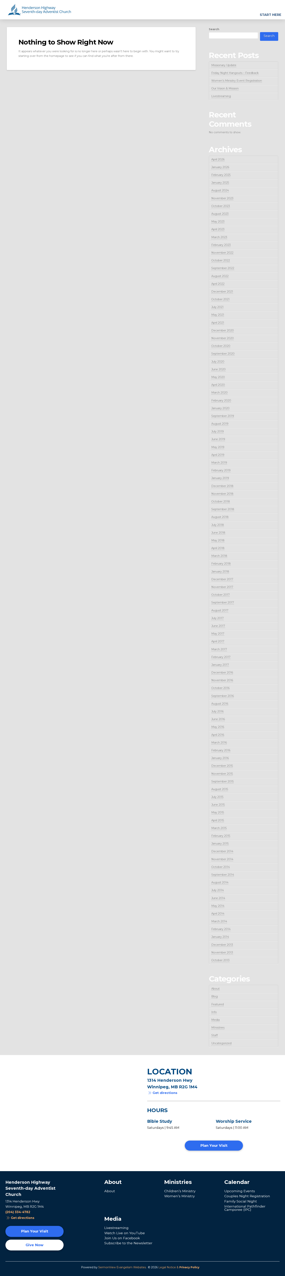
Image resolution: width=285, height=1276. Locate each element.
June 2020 (218, 369)
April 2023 (218, 229)
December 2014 (222, 851)
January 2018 (220, 571)
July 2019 (217, 431)
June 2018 (218, 532)
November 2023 (222, 198)
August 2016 (219, 703)
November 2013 (222, 952)
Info (214, 1012)
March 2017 (219, 649)
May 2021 (217, 315)
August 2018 (220, 517)
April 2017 (217, 641)
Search (214, 29)
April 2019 (217, 455)
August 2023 (220, 214)
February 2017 (221, 657)
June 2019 (218, 439)
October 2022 (220, 260)
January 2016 (220, 758)
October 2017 (220, 594)
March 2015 (219, 828)
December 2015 (222, 766)
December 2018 (222, 486)
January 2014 (220, 937)
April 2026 (218, 159)
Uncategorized (221, 1043)
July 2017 (217, 618)
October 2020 (220, 346)
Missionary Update (223, 65)
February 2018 (221, 563)
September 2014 (222, 874)
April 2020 (218, 385)
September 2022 (222, 268)
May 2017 (217, 633)
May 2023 (218, 221)
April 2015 (217, 820)
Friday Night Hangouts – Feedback (235, 73)
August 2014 (219, 882)
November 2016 (222, 680)
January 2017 (220, 665)
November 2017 (222, 587)
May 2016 (217, 727)
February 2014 (221, 929)
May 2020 (218, 377)
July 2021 (217, 307)
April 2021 (217, 322)
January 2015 (220, 843)
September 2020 (223, 353)
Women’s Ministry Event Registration (236, 80)
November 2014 (222, 859)
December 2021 (222, 291)
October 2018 (220, 501)
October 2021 (220, 299)
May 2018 (218, 540)
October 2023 (220, 206)
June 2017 (218, 626)
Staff (214, 1035)
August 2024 (220, 190)
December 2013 (222, 945)
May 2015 (217, 812)
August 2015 (219, 789)
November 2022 (222, 252)
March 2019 (219, 462)
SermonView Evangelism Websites (122, 1267)
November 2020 (222, 338)
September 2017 (222, 602)
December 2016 (222, 672)
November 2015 (222, 773)
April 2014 (217, 913)
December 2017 (222, 579)
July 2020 (217, 361)
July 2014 (217, 890)
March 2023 (219, 237)
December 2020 (222, 330)
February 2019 (221, 470)
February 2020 (221, 400)
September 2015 (222, 781)
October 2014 (220, 867)
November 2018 (222, 494)
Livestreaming (221, 96)
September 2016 (222, 696)
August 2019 (219, 423)
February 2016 (220, 750)
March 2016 (219, 742)
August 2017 (219, 610)
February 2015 (220, 836)
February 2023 (221, 245)
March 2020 (219, 392)
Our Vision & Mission (225, 88)
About (215, 988)
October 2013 (220, 960)
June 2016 (218, 719)
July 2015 (217, 797)
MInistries (218, 1027)
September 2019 (222, 416)
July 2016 (217, 711)
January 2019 (220, 478)
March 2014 (219, 921)
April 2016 (217, 735)
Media (215, 1020)
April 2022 (218, 284)
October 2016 (220, 688)
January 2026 (220, 167)
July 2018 (217, 525)
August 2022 (220, 276)
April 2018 (218, 548)
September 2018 (222, 509)
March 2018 (219, 556)
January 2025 (220, 182)
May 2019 (217, 447)
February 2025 (221, 175)
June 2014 (218, 898)
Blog (214, 996)
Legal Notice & (178, 1267)
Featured (217, 1004)
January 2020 (220, 408)
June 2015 (218, 804)
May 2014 (217, 906)
